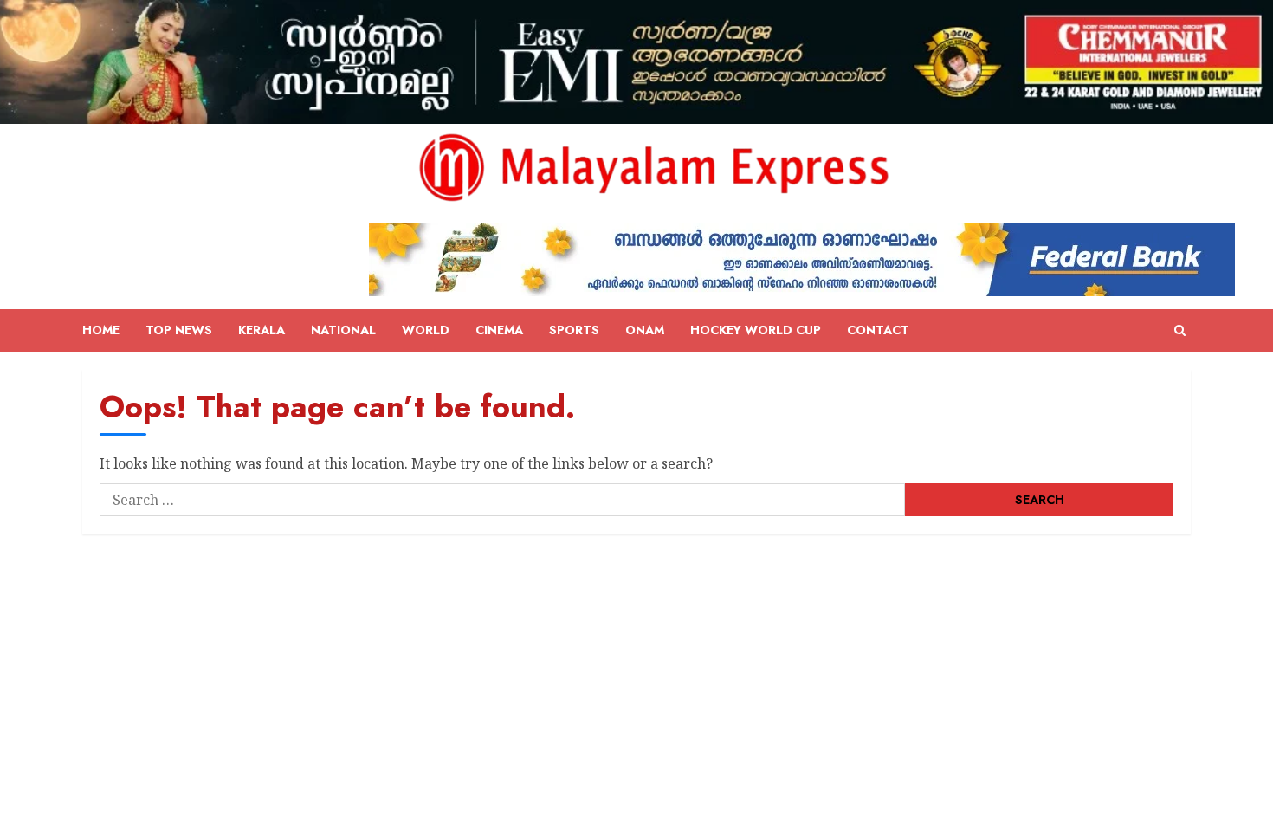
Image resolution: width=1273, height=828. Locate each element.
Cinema (499, 330)
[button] (1180, 330)
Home (101, 330)
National (343, 330)
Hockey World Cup (755, 330)
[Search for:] (502, 499)
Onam (644, 330)
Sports (574, 330)
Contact (878, 330)
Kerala (261, 330)
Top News (178, 330)
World (425, 330)
